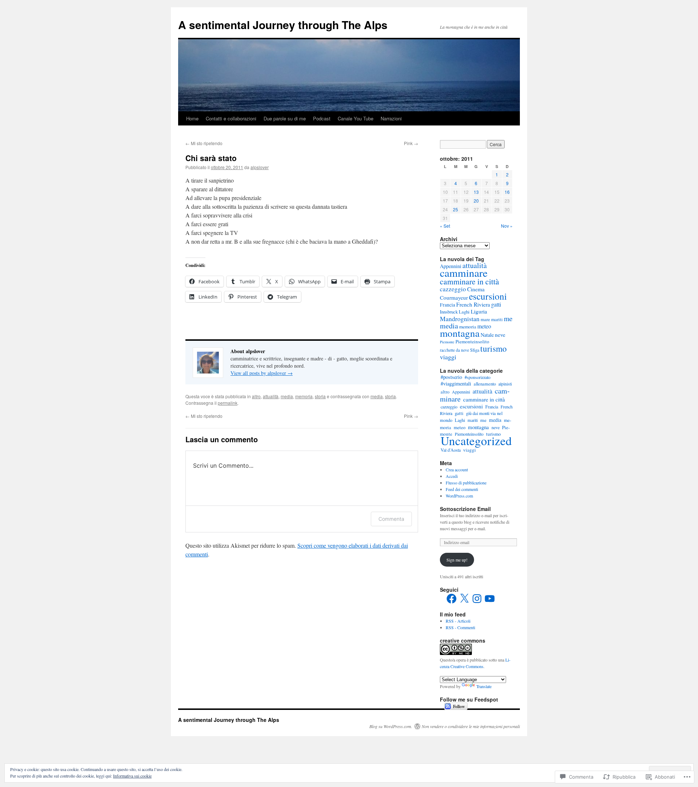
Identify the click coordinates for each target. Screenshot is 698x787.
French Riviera (473, 304)
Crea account (457, 469)
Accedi (452, 476)
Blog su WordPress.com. (390, 726)
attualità (270, 396)
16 (507, 192)
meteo (484, 326)
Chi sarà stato (211, 157)
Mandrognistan (460, 318)
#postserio (451, 376)
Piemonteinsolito (472, 341)
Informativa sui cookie (132, 776)
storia (320, 396)
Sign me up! (457, 560)
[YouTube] (490, 598)
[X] (464, 598)
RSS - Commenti (460, 627)
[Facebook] (451, 598)
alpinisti (505, 384)
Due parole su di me (285, 118)
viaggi (448, 356)
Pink (411, 143)
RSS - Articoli (458, 621)
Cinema (476, 289)
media (287, 396)
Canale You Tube (355, 118)
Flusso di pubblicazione (466, 483)
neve (500, 334)
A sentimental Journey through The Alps (283, 24)
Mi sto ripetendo (203, 143)
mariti (497, 319)
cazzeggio (453, 289)
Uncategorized (476, 440)
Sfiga (474, 350)
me (508, 318)
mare (485, 319)
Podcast (321, 118)
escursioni (488, 296)
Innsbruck (449, 312)
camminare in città (469, 281)
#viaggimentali (456, 383)
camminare (464, 272)
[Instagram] (477, 598)
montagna (460, 333)
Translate (484, 686)
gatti (496, 304)
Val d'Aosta (451, 450)
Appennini (461, 392)
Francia (447, 304)
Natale (487, 334)
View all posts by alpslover (261, 372)
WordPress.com (459, 496)
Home (192, 118)
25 (455, 209)
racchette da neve (454, 350)
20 (476, 200)
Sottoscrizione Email (465, 508)
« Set (445, 226)
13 (476, 192)
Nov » (507, 226)
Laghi (464, 312)
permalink (227, 403)
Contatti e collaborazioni (231, 118)
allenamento (485, 384)
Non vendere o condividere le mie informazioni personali (471, 726)
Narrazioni (391, 118)
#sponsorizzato (477, 377)
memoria (304, 396)
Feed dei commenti (462, 489)
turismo (493, 348)
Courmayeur (454, 297)
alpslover (259, 167)
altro (256, 396)
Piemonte (447, 341)
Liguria (479, 311)
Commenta (391, 519)
